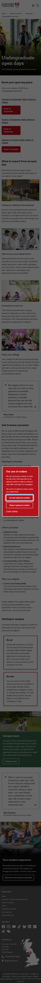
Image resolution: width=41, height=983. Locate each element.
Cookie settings (12, 511)
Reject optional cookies (19, 505)
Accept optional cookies (19, 498)
